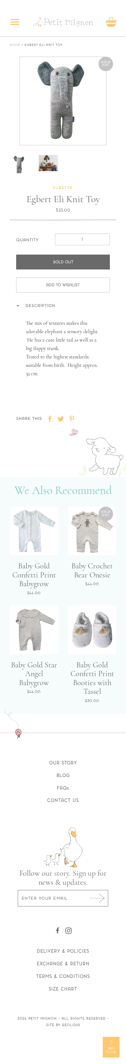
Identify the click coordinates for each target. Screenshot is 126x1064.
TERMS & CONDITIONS (63, 976)
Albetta (63, 188)
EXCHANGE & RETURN (63, 963)
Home (15, 45)
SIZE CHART (63, 989)
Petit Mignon (42, 1018)
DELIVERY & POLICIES (63, 951)
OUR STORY (63, 762)
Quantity (27, 239)
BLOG (63, 775)
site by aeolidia (63, 1025)
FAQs (63, 788)
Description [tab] (40, 305)
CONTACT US (63, 800)
